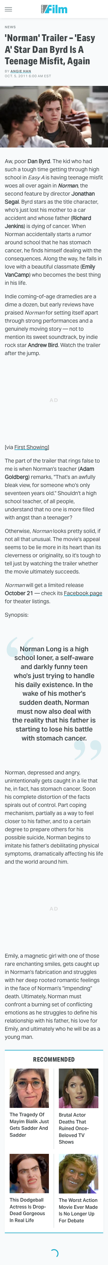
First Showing (31, 447)
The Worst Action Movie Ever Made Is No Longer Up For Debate (78, 1210)
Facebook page (83, 593)
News (10, 27)
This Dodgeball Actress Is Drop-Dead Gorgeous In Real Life (28, 1210)
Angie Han (20, 71)
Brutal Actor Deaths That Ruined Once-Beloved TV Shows (74, 1128)
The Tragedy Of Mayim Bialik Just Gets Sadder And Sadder (29, 1124)
